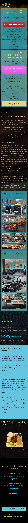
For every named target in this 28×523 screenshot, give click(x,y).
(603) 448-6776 (14, 489)
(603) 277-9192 (14, 479)
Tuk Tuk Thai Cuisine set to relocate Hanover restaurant (13, 327)
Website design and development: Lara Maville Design (14, 520)
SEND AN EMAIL (14, 493)
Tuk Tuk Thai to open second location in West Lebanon (11, 337)
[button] (2, 443)
